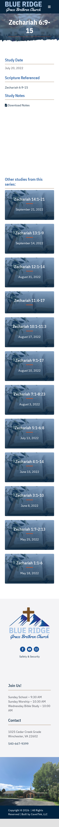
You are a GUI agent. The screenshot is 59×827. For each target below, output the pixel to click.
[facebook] (22, 649)
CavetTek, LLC (39, 814)
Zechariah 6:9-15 (16, 87)
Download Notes (18, 105)
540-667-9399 (18, 744)
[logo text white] (23, 2)
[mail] (36, 649)
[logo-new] (29, 608)
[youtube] (29, 649)
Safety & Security (29, 656)
